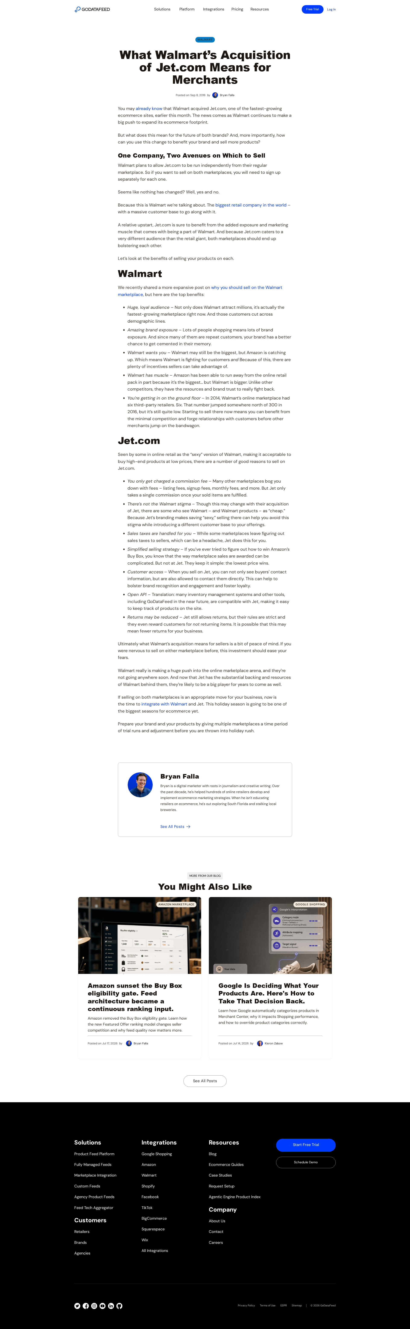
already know (149, 108)
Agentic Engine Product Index (235, 1196)
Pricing (237, 9)
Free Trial (312, 9)
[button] (162, 9)
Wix (145, 1240)
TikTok (147, 1207)
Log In (331, 9)
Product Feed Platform (94, 1153)
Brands (80, 1242)
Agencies (82, 1253)
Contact (216, 1231)
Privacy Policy (246, 1305)
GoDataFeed (328, 1305)
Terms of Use (267, 1305)
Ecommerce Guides (226, 1164)
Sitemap (297, 1305)
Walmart (205, 39)
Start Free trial (306, 1144)
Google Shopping (157, 1153)
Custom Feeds (87, 1186)
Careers (216, 1242)
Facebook (150, 1196)
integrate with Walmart (164, 704)
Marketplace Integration (95, 1175)
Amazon (149, 1164)
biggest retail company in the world (251, 205)
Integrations (213, 9)
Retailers (81, 1231)
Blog (213, 1153)
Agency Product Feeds (94, 1196)
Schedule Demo (306, 1162)
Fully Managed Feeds (92, 1164)
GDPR (283, 1305)
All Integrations (155, 1250)
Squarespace (153, 1229)
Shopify (148, 1186)
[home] (92, 9)
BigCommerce (154, 1218)
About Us (217, 1221)
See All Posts (205, 1080)
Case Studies (220, 1175)
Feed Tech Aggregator (93, 1207)
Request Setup (221, 1186)
